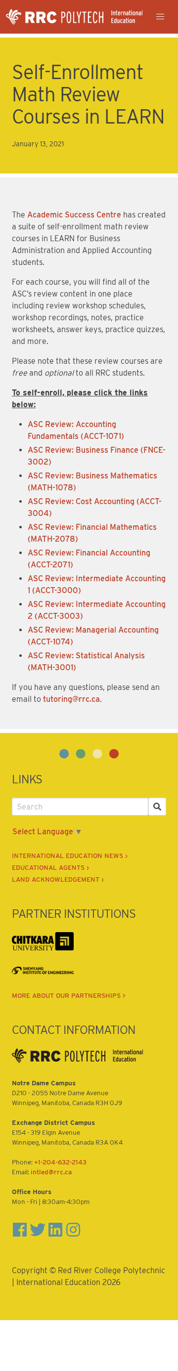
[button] (160, 17)
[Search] (157, 806)
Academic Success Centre (74, 214)
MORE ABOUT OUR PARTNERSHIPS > (69, 995)
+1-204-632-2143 (60, 1162)
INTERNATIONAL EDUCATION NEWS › (70, 855)
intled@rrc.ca (51, 1172)
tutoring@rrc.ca (71, 699)
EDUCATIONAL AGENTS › (50, 867)
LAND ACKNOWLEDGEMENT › (58, 879)
